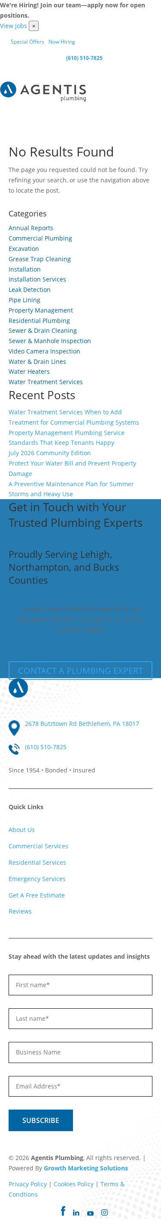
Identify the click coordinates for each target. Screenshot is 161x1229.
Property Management (41, 310)
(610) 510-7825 (84, 58)
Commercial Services (38, 846)
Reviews (20, 911)
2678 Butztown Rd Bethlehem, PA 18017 (82, 723)
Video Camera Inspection (44, 351)
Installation (25, 269)
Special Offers (27, 41)
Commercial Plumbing (40, 238)
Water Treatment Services (46, 382)
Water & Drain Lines (37, 361)
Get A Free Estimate (37, 895)
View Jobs (13, 26)
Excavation (24, 248)
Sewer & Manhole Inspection (50, 341)
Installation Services (37, 279)
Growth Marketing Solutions (86, 1168)
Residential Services (37, 862)
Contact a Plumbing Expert (80, 670)
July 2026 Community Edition (50, 453)
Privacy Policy (28, 1184)
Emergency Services (37, 879)
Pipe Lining (24, 300)
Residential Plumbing (39, 320)
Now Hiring (62, 41)
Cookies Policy (74, 1184)
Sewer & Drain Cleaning (43, 330)
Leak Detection (30, 289)
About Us (22, 830)
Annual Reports (31, 228)
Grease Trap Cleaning (40, 259)
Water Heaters (29, 371)
